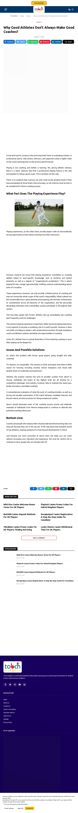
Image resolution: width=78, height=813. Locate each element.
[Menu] (5, 9)
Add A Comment (39, 538)
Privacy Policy (7, 722)
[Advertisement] (39, 133)
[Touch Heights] (39, 9)
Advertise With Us (9, 712)
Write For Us (7, 716)
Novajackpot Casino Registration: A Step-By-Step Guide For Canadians (57, 517)
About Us (6, 703)
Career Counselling (9, 709)
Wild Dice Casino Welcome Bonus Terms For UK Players (19, 505)
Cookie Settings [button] (9, 808)
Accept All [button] (29, 808)
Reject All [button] (20, 808)
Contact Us (6, 706)
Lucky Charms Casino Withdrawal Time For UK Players (56, 528)
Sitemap (6, 719)
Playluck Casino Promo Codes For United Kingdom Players (57, 505)
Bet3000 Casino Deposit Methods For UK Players (19, 515)
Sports (39, 22)
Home (5, 699)
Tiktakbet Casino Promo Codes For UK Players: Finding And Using (20, 528)
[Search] (72, 9)
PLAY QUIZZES (39, 3)
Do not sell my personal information (16, 804)
